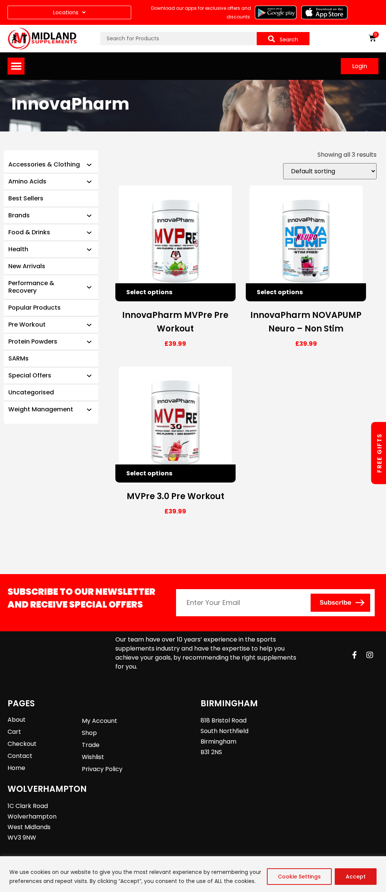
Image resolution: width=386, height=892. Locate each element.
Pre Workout (27, 324)
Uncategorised (31, 392)
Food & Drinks (29, 232)
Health (18, 249)
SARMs (18, 358)
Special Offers (29, 375)
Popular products (34, 307)
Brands (19, 215)
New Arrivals (26, 266)
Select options (149, 292)
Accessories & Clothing (44, 164)
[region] (193, 874)
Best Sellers (25, 198)
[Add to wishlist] (226, 292)
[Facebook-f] (354, 655)
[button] (16, 66)
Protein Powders (32, 341)
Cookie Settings (299, 876)
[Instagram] (370, 655)
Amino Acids (27, 181)
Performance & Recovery (31, 287)
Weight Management (40, 409)
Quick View (210, 292)
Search (289, 39)
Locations (65, 12)
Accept (356, 876)
